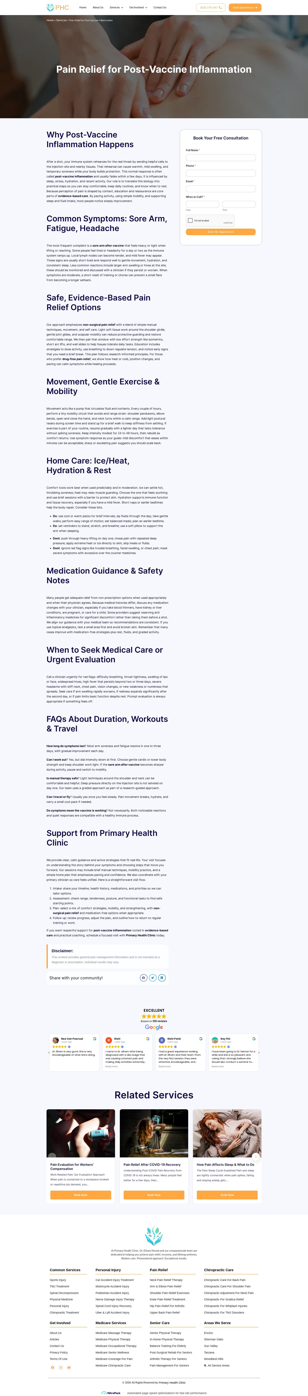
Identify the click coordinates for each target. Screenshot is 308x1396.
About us (98, 7)
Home (82, 7)
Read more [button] (58, 1066)
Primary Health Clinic (172, 1382)
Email (190, 181)
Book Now (80, 1195)
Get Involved (136, 7)
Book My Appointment (221, 231)
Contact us (160, 7)
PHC (62, 7)
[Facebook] (53, 1367)
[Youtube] (69, 1367)
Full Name (193, 150)
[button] (143, 977)
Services (115, 7)
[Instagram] (61, 1367)
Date (188, 210)
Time (224, 210)
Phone (191, 165)
